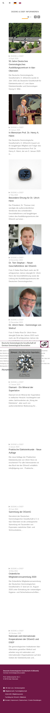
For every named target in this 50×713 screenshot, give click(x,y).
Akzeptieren (7, 370)
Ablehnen (20, 370)
